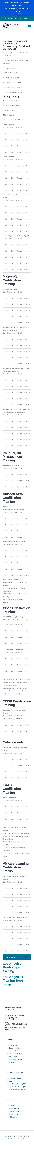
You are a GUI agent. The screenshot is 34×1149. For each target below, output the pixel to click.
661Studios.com (11, 1138)
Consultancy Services (15, 1111)
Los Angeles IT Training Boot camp (14, 980)
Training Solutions (13, 1108)
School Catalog (13, 1045)
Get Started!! (17, 14)
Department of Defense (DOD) (17, 1087)
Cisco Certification (14, 1051)
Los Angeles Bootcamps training (12, 967)
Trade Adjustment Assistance (17, 1089)
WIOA (10, 1081)
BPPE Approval (13, 1117)
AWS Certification (13, 1056)
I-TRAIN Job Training (14, 1078)
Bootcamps (12, 1105)
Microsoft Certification (15, 1048)
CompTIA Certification (15, 1054)
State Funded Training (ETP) (17, 1084)
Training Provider (13, 1114)
